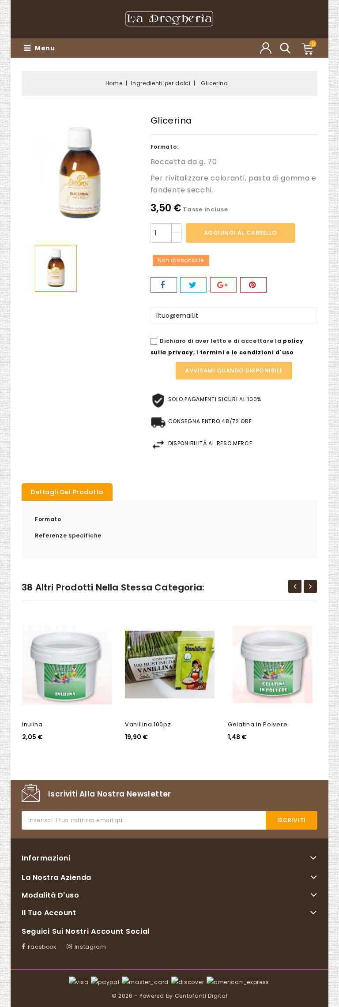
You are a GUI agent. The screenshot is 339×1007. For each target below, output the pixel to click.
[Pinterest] (253, 285)
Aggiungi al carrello (240, 233)
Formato (48, 519)
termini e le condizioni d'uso (247, 352)
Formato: (165, 146)
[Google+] (223, 285)
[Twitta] (193, 285)
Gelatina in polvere (257, 724)
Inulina (32, 724)
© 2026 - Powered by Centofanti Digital (170, 995)
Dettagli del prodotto (67, 492)
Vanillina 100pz (148, 724)
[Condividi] (164, 285)
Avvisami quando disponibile (234, 370)
